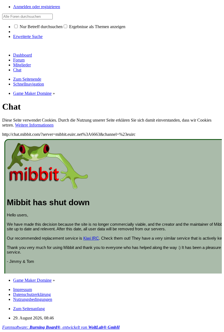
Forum (19, 60)
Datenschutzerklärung (32, 294)
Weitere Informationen (34, 125)
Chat (17, 69)
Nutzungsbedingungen (32, 299)
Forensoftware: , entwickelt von (61, 327)
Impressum (22, 289)
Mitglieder (22, 65)
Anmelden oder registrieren (36, 6)
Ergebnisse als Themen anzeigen (96, 26)
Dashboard (22, 55)
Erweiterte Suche (28, 36)
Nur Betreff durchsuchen (41, 26)
